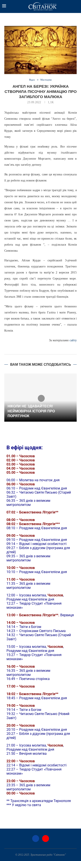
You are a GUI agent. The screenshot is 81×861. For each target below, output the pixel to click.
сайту (73, 340)
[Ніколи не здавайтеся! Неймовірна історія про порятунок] (40, 397)
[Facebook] (35, 838)
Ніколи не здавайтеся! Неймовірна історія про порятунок (31, 411)
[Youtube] (45, 838)
